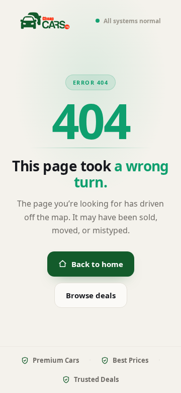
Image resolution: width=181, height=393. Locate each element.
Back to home (97, 264)
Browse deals (91, 295)
